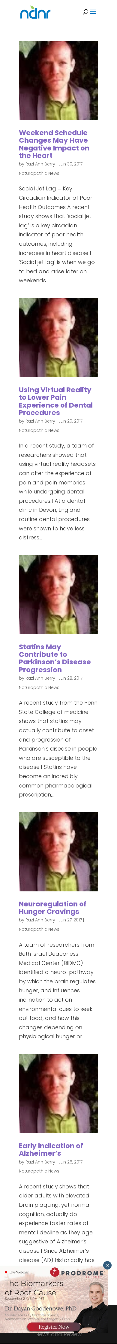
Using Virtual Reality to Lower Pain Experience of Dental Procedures (56, 401)
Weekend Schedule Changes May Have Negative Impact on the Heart (54, 144)
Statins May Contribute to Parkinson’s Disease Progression (55, 658)
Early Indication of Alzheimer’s (51, 1149)
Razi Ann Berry (40, 164)
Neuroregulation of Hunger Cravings (52, 907)
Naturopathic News (39, 173)
